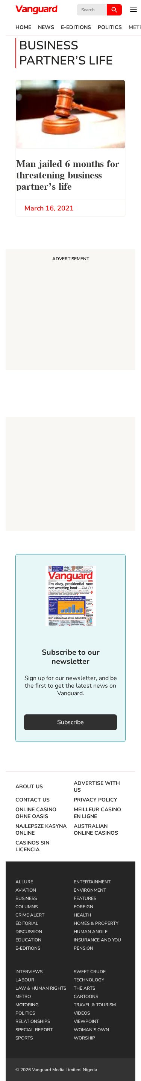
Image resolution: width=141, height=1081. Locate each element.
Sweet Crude (90, 972)
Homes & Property (96, 923)
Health (82, 915)
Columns (26, 907)
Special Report (34, 1030)
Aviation (25, 890)
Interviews (28, 972)
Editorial (26, 923)
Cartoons (86, 996)
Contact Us (32, 800)
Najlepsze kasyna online (41, 830)
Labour (24, 980)
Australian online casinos (96, 830)
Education (28, 940)
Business (26, 898)
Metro (23, 996)
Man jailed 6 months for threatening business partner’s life (68, 174)
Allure (24, 882)
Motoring (27, 1005)
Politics (110, 27)
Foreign (83, 907)
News (46, 27)
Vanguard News (36, 10)
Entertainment (92, 882)
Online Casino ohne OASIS (35, 813)
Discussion (28, 932)
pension (83, 948)
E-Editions (76, 27)
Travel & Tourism (95, 1005)
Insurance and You (97, 940)
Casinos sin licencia (32, 846)
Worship (84, 1038)
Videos (82, 1013)
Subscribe (70, 722)
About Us (29, 786)
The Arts (84, 988)
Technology (89, 980)
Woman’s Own (91, 1030)
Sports (24, 1038)
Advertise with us (97, 787)
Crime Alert (29, 915)
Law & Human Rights (40, 988)
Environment (90, 890)
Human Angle (91, 932)
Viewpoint (86, 1021)
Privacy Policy (95, 800)
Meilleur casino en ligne (97, 813)
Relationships (32, 1021)
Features (85, 898)
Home (23, 27)
